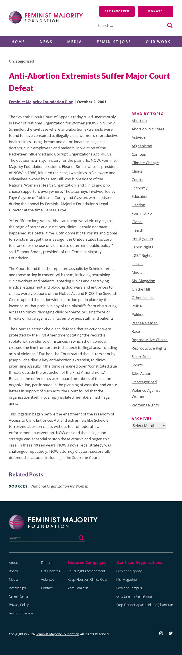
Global (137, 221)
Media (74, 41)
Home (18, 41)
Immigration (142, 238)
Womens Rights (145, 404)
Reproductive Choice (150, 339)
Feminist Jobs (114, 41)
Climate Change (145, 162)
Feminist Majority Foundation (57, 634)
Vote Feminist (78, 588)
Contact (47, 588)
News (46, 41)
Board (13, 571)
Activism (139, 137)
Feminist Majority (129, 571)
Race (136, 331)
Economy (140, 188)
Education (140, 196)
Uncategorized (144, 381)
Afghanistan (142, 145)
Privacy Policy (19, 604)
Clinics (137, 171)
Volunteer (48, 579)
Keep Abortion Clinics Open (88, 579)
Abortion (139, 120)
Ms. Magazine (143, 280)
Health (137, 230)
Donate (155, 11)
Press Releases (145, 322)
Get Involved (117, 11)
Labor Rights (142, 247)
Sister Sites (141, 356)
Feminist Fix (142, 213)
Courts (137, 179)
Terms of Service (21, 613)
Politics (138, 314)
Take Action (141, 373)
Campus (139, 154)
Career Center (19, 596)
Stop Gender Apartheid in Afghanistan (144, 604)
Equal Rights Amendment (86, 571)
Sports (137, 365)
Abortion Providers (148, 129)
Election (138, 204)
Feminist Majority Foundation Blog (41, 101)
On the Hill (141, 289)
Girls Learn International (134, 596)
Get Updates (50, 571)
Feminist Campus (129, 588)
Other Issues (143, 297)
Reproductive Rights (149, 348)
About (13, 562)
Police (137, 306)
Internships (17, 588)
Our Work (158, 41)
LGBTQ (138, 263)
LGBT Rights (142, 255)
